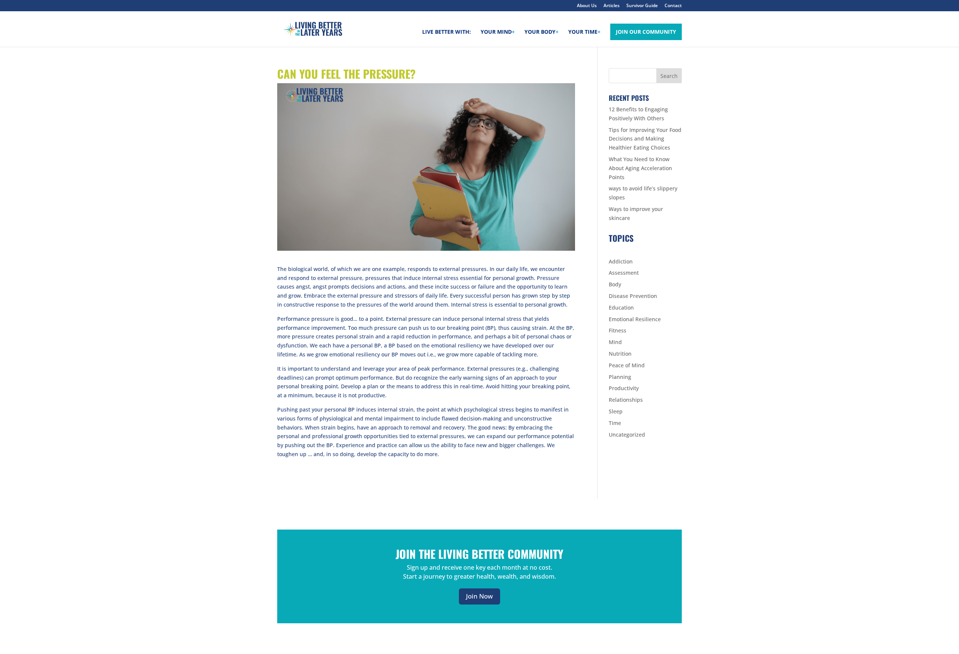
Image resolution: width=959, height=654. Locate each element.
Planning (620, 376)
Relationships (626, 399)
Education (621, 307)
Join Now (479, 596)
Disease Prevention (633, 295)
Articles (611, 6)
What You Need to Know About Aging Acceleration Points (640, 168)
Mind (615, 342)
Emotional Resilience (635, 319)
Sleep (616, 411)
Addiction (621, 261)
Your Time (584, 32)
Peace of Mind (627, 365)
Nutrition (620, 353)
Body (615, 284)
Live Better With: (446, 32)
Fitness (617, 330)
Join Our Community (646, 31)
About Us (587, 6)
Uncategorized (627, 434)
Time (615, 423)
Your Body (541, 32)
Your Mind (498, 32)
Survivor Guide (642, 6)
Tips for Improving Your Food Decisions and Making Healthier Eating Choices (645, 138)
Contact (673, 6)
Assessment (624, 272)
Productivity (624, 388)
